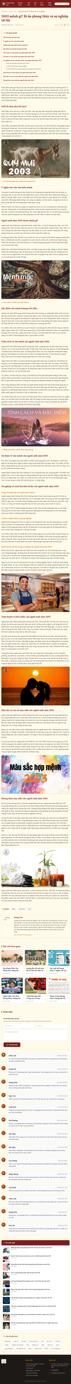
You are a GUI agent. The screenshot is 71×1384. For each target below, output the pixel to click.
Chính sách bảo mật (31, 1373)
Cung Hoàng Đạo (10, 4)
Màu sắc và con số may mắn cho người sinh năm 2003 (20, 76)
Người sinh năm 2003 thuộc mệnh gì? (15, 45)
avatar (30, 1348)
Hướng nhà (35, 1345)
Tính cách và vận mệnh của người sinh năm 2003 (19, 53)
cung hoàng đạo (8, 1348)
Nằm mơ (16, 1341)
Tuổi (29, 909)
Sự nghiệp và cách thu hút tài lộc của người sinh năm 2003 (22, 60)
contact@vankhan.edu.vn (58, 1373)
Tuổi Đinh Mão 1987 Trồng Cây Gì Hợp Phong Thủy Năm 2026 (34, 998)
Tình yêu (57, 1341)
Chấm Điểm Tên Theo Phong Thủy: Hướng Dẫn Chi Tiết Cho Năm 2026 (12, 998)
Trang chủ (4, 11)
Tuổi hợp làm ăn (20, 1348)
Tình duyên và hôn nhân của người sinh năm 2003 (19, 72)
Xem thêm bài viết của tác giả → (23, 935)
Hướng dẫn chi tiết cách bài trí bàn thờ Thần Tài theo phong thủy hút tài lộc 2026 (35, 971)
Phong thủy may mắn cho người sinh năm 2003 (18, 80)
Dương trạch (38, 1348)
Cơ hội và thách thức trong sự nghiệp (16, 66)
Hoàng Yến (20, 25)
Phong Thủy (20, 4)
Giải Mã (29, 4)
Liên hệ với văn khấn (32, 1375)
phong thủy (7, 1341)
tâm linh (23, 1341)
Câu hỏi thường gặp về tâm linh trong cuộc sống (35, 1364)
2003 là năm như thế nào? (11, 37)
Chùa (27, 1345)
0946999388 (54, 1370)
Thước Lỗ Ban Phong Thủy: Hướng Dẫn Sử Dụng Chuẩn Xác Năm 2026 (58, 999)
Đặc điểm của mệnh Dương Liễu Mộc (15, 49)
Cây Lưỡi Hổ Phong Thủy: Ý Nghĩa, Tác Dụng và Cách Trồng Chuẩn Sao (59, 971)
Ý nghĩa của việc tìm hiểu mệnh (13, 41)
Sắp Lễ (35, 4)
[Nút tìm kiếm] (67, 4)
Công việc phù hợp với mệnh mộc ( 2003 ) (18, 63)
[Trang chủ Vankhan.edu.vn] (3, 4)
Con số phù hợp (55, 1348)
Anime (57, 1345)
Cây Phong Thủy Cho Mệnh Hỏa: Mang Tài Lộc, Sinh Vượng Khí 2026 (10, 971)
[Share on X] (64, 25)
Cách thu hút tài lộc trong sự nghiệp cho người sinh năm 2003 (23, 69)
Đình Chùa (50, 4)
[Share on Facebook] (61, 25)
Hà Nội (46, 1348)
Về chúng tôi (29, 1368)
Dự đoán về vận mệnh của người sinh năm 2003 (18, 56)
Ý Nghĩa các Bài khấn (17, 1345)
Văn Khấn (42, 4)
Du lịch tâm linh (33, 1341)
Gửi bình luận (13, 1045)
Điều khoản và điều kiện (33, 1370)
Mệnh (13, 909)
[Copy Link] (68, 25)
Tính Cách (22, 909)
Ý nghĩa (6, 1345)
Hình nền (50, 1345)
